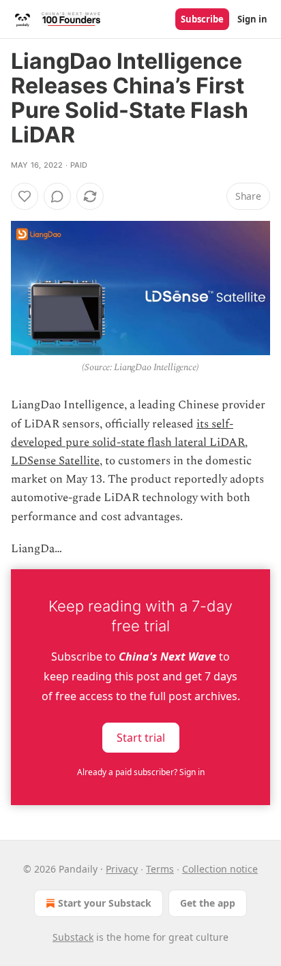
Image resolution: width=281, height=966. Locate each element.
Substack (73, 937)
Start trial (141, 737)
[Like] (24, 196)
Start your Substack (104, 902)
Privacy (122, 868)
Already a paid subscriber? (141, 772)
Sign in (252, 19)
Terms (160, 868)
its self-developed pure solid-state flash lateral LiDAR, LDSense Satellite (129, 442)
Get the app (207, 902)
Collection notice (220, 868)
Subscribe (202, 19)
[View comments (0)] (57, 196)
